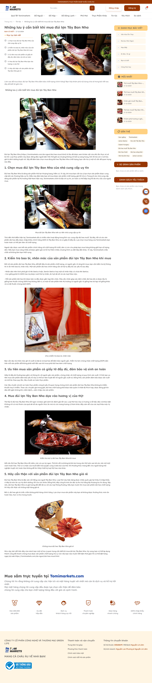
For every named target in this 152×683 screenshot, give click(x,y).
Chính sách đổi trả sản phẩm (79, 657)
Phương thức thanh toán (77, 649)
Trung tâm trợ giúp (75, 645)
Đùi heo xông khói (136, 152)
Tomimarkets (133, 137)
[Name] (92, 8)
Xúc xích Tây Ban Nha (137, 141)
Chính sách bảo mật (76, 653)
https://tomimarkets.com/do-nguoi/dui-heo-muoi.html (44, 154)
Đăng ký (132, 8)
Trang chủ (8, 22)
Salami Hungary (123, 145)
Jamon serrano (137, 156)
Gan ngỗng (122, 137)
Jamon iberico (122, 141)
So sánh (137, 15)
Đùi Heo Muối (122, 152)
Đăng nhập (114, 8)
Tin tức (114, 15)
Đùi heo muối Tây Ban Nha (127, 148)
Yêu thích (125, 15)
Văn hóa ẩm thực (123, 156)
